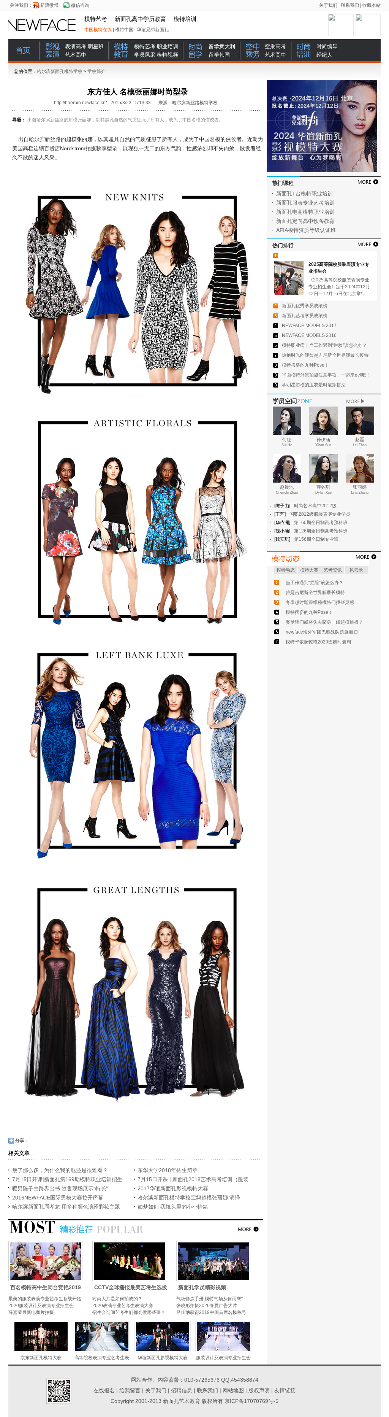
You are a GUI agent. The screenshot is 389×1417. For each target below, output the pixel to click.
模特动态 (286, 570)
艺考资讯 (333, 570)
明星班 (96, 46)
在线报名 (104, 1390)
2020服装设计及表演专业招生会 (41, 1305)
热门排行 (283, 245)
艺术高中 (75, 55)
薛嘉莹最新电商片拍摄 (31, 1312)
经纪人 (324, 55)
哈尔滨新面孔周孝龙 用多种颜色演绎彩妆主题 (66, 1207)
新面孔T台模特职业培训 (304, 194)
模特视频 (167, 55)
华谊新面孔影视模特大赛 (163, 1357)
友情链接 (285, 1390)
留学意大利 (222, 46)
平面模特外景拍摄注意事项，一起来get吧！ (326, 375)
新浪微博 (49, 5)
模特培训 (185, 19)
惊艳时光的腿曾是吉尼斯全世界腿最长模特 (325, 355)
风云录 (356, 570)
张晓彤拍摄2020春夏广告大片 (206, 1305)
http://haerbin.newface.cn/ (80, 102)
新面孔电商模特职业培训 (305, 212)
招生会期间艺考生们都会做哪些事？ (128, 1312)
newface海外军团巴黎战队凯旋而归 (322, 632)
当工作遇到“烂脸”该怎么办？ (314, 582)
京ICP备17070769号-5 (251, 1401)
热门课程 (283, 183)
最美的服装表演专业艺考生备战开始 (44, 1298)
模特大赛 (309, 570)
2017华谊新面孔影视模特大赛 (173, 1188)
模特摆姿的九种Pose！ (305, 365)
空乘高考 (275, 46)
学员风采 (144, 55)
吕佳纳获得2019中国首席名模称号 (211, 1312)
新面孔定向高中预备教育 (305, 221)
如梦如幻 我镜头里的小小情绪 (173, 1207)
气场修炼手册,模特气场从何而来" (209, 1298)
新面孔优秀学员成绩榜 (304, 305)
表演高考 (75, 46)
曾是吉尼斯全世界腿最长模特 (315, 592)
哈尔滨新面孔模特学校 (44, 25)
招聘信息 (181, 1390)
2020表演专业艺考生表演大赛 (122, 1305)
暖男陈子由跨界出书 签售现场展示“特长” (60, 1188)
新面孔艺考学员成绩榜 (304, 315)
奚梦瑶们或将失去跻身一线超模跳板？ (324, 622)
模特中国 (124, 29)
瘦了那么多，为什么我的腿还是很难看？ (60, 1170)
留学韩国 (219, 55)
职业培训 (167, 46)
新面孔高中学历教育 (140, 19)
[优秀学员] (326, 400)
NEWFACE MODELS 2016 (309, 335)
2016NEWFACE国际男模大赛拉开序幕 (57, 1198)
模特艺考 (95, 19)
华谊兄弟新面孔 (153, 29)
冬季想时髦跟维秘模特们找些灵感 (320, 602)
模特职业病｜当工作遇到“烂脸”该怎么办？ (324, 345)
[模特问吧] (324, 559)
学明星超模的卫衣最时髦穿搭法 (314, 385)
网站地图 (233, 1390)
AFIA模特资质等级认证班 (306, 230)
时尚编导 (327, 46)
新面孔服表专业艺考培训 (305, 203)
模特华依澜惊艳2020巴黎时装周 (318, 642)
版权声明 (259, 1390)
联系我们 (350, 5)
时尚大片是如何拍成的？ (117, 1298)
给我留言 (130, 1390)
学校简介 (96, 71)
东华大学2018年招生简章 (168, 1170)
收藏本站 (371, 5)
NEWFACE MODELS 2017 (309, 325)
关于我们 (328, 5)
